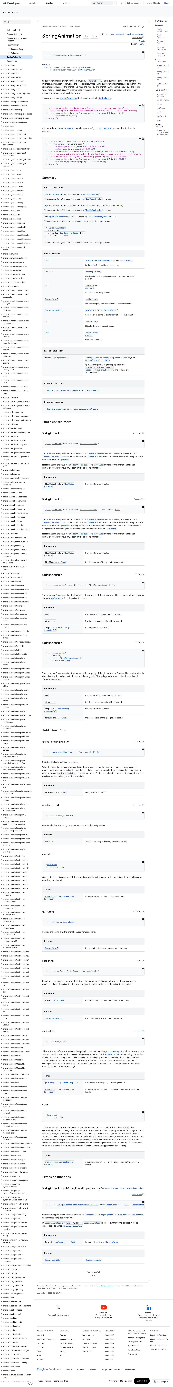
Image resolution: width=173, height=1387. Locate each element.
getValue (65, 460)
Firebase (92, 1370)
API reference (10, 12)
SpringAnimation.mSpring (57, 1223)
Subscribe (142, 1381)
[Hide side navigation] (30, 1382)
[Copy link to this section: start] (50, 1104)
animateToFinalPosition (97, 260)
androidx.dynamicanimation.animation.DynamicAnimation (69, 67)
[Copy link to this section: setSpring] (56, 961)
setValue (92, 456)
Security (40, 1343)
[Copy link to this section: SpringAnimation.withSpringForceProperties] (44, 1192)
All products (130, 1370)
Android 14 (109, 1347)
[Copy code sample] (142, 105)
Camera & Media (66, 1347)
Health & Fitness (66, 1343)
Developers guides (135, 1342)
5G (61, 1355)
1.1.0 (143, 499)
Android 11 (109, 1359)
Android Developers (49, 26)
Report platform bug (158, 1335)
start (87, 335)
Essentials (31, 3)
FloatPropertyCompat (99, 216)
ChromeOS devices (90, 1343)
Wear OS (86, 1339)
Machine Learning (67, 1339)
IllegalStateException (112, 1051)
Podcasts (40, 1359)
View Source (137, 38)
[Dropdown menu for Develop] (56, 3)
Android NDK (133, 1354)
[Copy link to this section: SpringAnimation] (64, 433)
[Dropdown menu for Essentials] (39, 3)
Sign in (167, 3)
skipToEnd (91, 321)
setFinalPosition (66, 773)
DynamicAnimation (78, 55)
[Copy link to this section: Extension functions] (73, 1177)
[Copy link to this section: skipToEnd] (57, 1031)
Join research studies (158, 1349)
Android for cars (89, 1347)
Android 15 (109, 1343)
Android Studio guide (136, 1338)
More (65, 3)
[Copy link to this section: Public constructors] (73, 422)
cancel (88, 288)
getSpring (91, 299)
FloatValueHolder (89, 194)
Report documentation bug (159, 1340)
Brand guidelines (61, 1381)
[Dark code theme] (142, 52)
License (48, 1381)
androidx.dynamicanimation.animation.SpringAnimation (72, 70)
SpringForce (95, 81)
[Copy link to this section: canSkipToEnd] (61, 805)
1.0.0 (143, 41)
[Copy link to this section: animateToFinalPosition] (72, 741)
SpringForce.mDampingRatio (99, 367)
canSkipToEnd (92, 271)
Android (40, 1335)
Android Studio (153, 3)
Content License (107, 1286)
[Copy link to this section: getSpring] (56, 911)
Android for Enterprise (46, 1339)
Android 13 (109, 1351)
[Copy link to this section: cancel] (52, 854)
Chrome (80, 1370)
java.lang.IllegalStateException (61, 1083)
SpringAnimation (59, 55)
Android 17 (109, 1335)
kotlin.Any (46, 65)
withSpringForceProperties (116, 357)
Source (40, 1347)
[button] (16, 65)
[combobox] (104, 3)
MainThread (92, 285)
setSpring (91, 310)
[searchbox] (17, 22)
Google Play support (158, 1345)
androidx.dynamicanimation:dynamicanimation (126, 34)
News (39, 1351)
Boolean (49, 271)
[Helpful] (139, 27)
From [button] (73, 390)
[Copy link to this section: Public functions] (68, 730)
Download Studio (134, 1350)
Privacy (62, 1351)
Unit (47, 260)
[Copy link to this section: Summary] (58, 178)
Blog (39, 1355)
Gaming (63, 1335)
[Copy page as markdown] (92, 36)
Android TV (86, 1351)
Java (142, 44)
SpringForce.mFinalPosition (100, 370)
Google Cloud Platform (110, 1370)
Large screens (88, 1335)
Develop (49, 3)
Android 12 (109, 1355)
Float (119, 205)
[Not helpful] (143, 27)
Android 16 (109, 1339)
